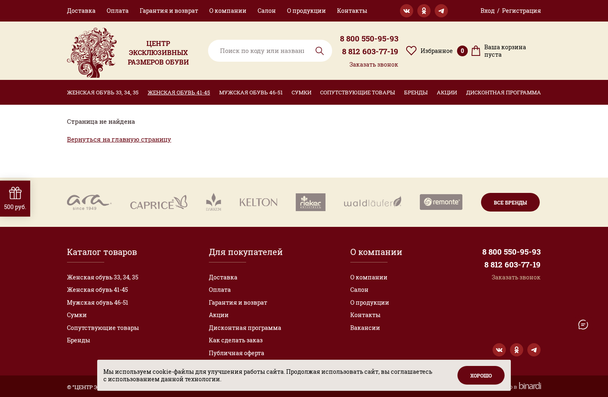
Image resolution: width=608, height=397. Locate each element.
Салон (267, 10)
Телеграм (441, 10)
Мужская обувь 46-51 (250, 92)
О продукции (306, 10)
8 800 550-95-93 (369, 38)
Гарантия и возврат (169, 10)
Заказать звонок (373, 64)
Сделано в (504, 386)
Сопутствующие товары (357, 92)
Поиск (320, 51)
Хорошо (481, 375)
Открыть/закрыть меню (583, 324)
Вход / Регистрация (511, 10)
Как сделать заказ (236, 340)
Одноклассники (424, 10)
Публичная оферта (236, 353)
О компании (228, 10)
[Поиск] (270, 51)
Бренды (416, 92)
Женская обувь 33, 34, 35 (103, 92)
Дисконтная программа (503, 92)
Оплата (118, 10)
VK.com (406, 10)
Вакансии (365, 328)
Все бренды (510, 202)
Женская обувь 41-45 (179, 92)
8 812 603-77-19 (370, 51)
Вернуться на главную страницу (119, 139)
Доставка (81, 10)
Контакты (352, 10)
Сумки (301, 92)
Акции (447, 92)
